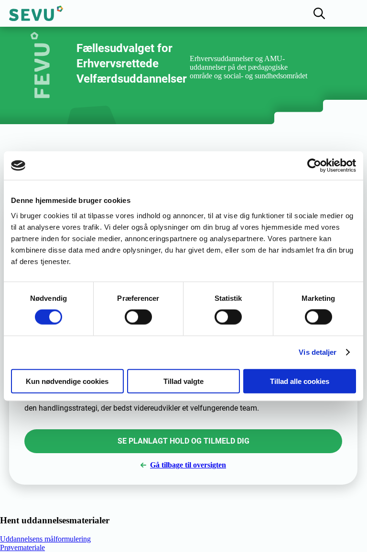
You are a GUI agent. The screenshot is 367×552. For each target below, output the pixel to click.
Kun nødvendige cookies (67, 381)
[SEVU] (36, 13)
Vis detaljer (317, 352)
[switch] (138, 317)
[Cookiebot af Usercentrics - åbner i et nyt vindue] (314, 166)
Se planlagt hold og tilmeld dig (183, 441)
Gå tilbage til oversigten (188, 465)
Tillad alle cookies (299, 381)
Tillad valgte (183, 381)
